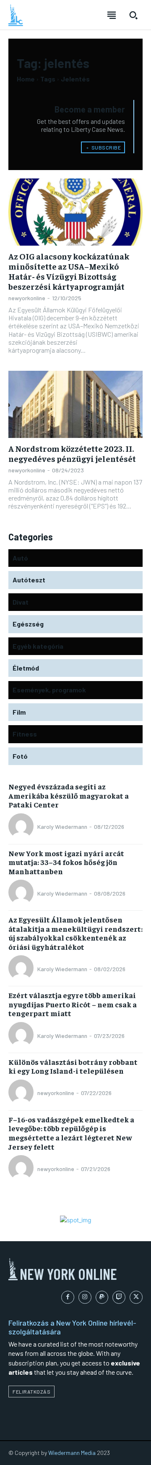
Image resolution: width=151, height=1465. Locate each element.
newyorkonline (26, 297)
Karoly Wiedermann (62, 826)
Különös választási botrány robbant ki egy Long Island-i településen (73, 1066)
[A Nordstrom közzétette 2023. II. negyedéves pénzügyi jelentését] (75, 404)
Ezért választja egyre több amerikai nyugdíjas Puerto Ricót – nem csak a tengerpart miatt (72, 1004)
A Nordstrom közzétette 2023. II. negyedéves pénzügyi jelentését (72, 453)
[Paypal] (102, 1297)
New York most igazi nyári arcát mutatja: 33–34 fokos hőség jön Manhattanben (66, 862)
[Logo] (15, 15)
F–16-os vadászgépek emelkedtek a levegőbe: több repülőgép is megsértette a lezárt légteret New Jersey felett (71, 1132)
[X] (136, 1297)
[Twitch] (118, 1297)
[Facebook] (67, 1297)
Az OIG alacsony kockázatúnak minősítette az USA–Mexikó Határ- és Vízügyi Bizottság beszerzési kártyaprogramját (68, 271)
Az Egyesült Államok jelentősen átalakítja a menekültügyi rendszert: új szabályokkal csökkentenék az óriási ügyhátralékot (75, 933)
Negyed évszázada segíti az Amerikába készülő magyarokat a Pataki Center (68, 795)
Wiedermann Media (72, 1452)
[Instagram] (84, 1297)
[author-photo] (22, 826)
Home (26, 79)
